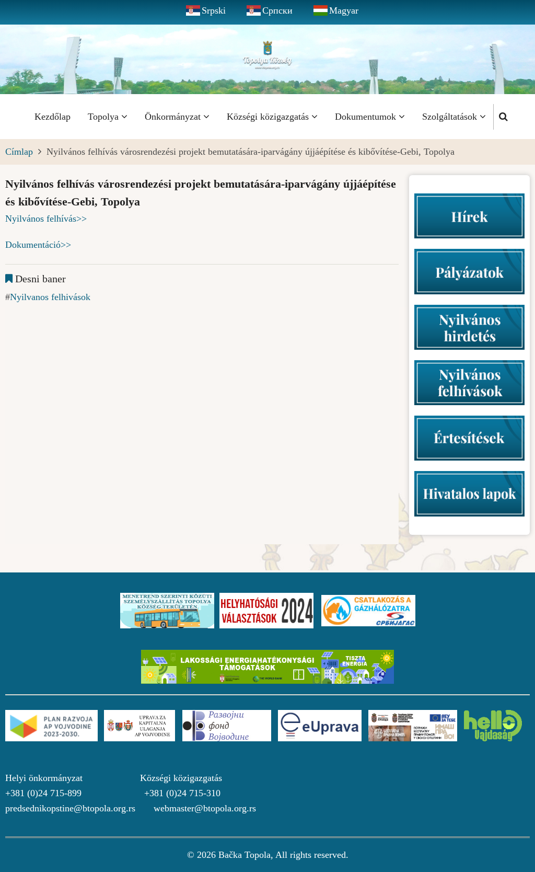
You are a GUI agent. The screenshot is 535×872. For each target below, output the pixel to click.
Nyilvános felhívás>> (46, 218)
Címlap (19, 151)
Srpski (214, 10)
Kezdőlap (52, 116)
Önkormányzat (174, 116)
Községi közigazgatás (269, 116)
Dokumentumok (367, 116)
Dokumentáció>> (38, 244)
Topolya (104, 116)
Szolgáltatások (451, 116)
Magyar (343, 10)
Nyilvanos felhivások (50, 297)
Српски (277, 10)
